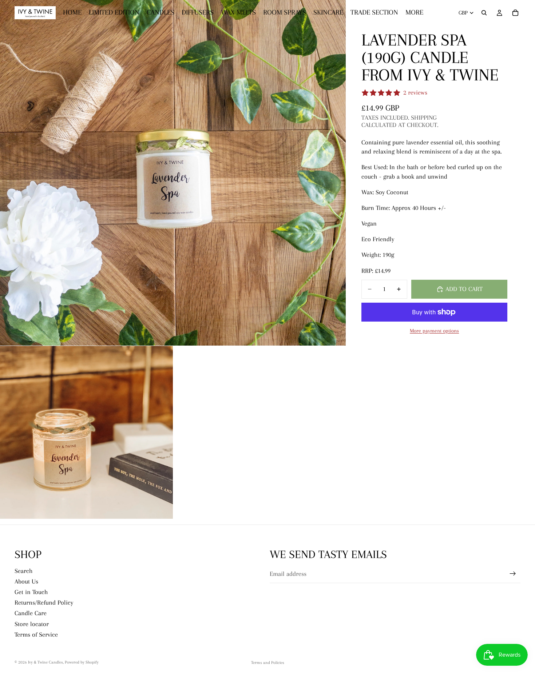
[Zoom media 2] (86, 432)
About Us (26, 581)
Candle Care (31, 613)
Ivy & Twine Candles (45, 662)
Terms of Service (36, 634)
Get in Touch (31, 592)
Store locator (32, 624)
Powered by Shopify (82, 662)
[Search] (484, 13)
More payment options (434, 331)
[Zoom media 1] (173, 173)
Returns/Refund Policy (44, 602)
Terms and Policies (267, 662)
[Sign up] (512, 573)
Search (24, 570)
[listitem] (414, 12)
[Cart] (515, 13)
